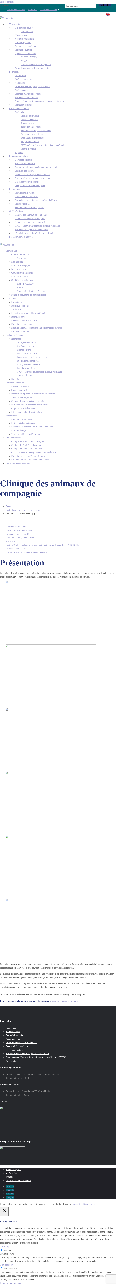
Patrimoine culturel (19, 276)
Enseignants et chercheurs (28, 364)
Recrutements (12, 1028)
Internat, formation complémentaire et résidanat (27, 552)
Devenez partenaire (20, 386)
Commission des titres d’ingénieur (32, 291)
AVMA (20, 287)
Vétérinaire (16, 309)
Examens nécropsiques (16, 548)
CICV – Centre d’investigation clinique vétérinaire (43, 145)
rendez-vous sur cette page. (65, 1001)
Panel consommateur (48, 10)
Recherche (16, 339)
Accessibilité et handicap (17, 1046)
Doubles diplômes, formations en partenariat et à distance (40, 101)
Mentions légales (13, 1169)
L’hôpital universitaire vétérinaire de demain (31, 460)
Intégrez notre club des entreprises (30, 185)
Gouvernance (23, 258)
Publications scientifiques (28, 361)
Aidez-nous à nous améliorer (18, 1180)
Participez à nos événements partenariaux (29, 405)
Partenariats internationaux (23, 423)
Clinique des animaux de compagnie (27, 441)
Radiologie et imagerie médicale (20, 537)
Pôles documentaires (15, 1050)
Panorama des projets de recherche (32, 357)
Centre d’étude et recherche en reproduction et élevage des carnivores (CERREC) (42, 545)
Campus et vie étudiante (22, 273)
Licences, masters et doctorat (24, 320)
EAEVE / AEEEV (25, 284)
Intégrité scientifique (26, 368)
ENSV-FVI (32, 10)
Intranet (9, 1177)
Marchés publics (13, 1031)
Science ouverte (24, 350)
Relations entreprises (15, 383)
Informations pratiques (16, 526)
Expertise (15, 379)
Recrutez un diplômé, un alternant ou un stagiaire (33, 394)
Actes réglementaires (15, 1035)
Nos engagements (19, 269)
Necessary (8, 1250)
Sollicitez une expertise (21, 397)
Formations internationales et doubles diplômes (36, 200)
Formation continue (20, 331)
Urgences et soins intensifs (17, 534)
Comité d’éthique (28, 149)
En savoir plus (89, 1204)
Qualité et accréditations (22, 280)
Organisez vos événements (23, 408)
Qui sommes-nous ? (20, 254)
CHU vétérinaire (13, 438)
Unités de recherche (26, 346)
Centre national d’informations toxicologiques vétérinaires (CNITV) (36, 1057)
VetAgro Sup (11, 251)
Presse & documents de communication (32, 68)
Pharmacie (10, 541)
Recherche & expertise (16, 335)
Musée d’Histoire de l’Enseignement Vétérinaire (27, 1053)
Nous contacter (12, 1061)
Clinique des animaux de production (27, 449)
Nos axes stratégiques (21, 265)
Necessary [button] (4, 1246)
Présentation (16, 302)
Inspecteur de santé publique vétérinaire (32, 86)
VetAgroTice (11, 1173)
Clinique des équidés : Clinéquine (26, 445)
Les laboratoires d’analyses (21, 237)
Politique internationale (21, 419)
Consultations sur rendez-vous (19, 530)
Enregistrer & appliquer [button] (10, 1283)
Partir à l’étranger (19, 430)
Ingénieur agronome (20, 306)
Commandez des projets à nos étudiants (28, 401)
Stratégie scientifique (26, 342)
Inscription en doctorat (27, 353)
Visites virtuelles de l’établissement (21, 1042)
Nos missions (17, 262)
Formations (11, 298)
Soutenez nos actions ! (21, 390)
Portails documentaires (16, 10)
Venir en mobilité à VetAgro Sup (29, 207)
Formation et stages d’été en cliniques (28, 456)
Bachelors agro (18, 317)
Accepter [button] (77, 1204)
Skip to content (6, 2)
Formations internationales (23, 324)
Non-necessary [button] (6, 1265)
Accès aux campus (14, 1039)
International (11, 416)
